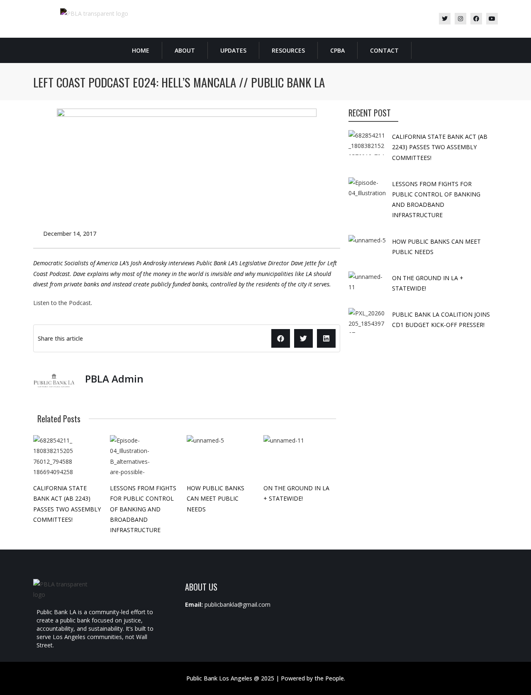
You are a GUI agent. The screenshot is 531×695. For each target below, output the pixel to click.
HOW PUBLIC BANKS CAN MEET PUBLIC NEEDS (215, 498)
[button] (280, 338)
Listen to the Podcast (62, 303)
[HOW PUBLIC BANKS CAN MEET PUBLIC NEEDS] (207, 456)
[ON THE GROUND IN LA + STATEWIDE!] (284, 456)
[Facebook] (476, 18)
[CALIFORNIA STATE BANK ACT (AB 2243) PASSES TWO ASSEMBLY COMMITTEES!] (54, 456)
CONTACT (384, 50)
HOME (140, 50)
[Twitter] (445, 18)
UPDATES (233, 50)
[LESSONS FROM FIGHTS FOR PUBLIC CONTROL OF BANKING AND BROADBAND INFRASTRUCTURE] (130, 456)
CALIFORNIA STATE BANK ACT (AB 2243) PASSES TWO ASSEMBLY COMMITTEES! (439, 147)
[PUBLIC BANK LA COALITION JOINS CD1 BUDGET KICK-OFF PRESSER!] (367, 320)
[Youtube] (492, 18)
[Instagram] (460, 18)
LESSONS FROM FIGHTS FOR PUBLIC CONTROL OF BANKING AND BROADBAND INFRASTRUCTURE (143, 509)
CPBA (337, 50)
